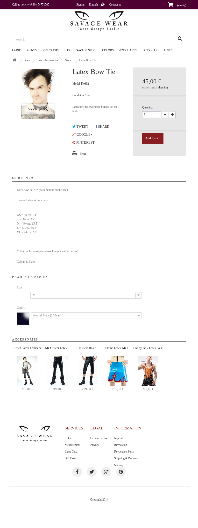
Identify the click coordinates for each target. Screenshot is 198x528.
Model (76, 83)
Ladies (17, 50)
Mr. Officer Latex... (57, 348)
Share (103, 126)
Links (168, 50)
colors (108, 50)
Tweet (82, 126)
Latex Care (150, 50)
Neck (68, 60)
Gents (32, 50)
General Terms (98, 438)
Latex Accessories (47, 60)
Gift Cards (50, 50)
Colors (68, 438)
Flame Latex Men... (117, 348)
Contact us (115, 4)
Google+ (84, 134)
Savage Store (86, 50)
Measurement (72, 445)
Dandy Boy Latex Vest (148, 348)
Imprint (118, 438)
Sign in (80, 4)
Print (83, 153)
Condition (78, 95)
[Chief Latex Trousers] (27, 370)
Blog (67, 50)
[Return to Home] (14, 60)
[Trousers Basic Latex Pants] (87, 370)
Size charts (128, 50)
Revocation (120, 445)
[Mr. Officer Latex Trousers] (57, 370)
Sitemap (118, 465)
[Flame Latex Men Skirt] (118, 370)
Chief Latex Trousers (27, 348)
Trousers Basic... (87, 348)
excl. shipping (160, 87)
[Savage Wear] (99, 21)
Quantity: (147, 107)
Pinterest (85, 142)
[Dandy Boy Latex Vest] (148, 370)
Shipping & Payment (126, 458)
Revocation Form (124, 451)
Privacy (94, 445)
